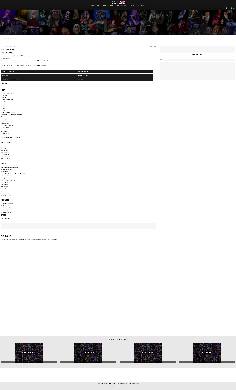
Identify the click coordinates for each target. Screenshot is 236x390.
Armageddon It (5, 123)
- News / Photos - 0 (10, 79)
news (92, 5)
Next (155, 46)
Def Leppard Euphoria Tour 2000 (11, 167)
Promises (5, 110)
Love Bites (5, 131)
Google (7, 178)
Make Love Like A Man (8, 99)
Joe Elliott (5, 203)
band (118, 5)
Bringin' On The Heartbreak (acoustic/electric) (12, 114)
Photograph (5, 119)
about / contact (141, 5)
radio (134, 5)
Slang (4, 108)
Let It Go (5, 95)
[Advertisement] (78, 226)
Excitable (4, 116)
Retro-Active (6, 150)
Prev (151, 46)
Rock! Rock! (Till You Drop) (8, 93)
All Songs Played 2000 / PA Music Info (12, 137)
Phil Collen (5, 205)
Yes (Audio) (10, 169)
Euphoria (5, 146)
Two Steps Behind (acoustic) (9, 112)
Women (4, 97)
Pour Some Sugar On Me (8, 125)
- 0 (6, 75)
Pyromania (6, 156)
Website (6, 171)
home (2, 38)
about (137, 383)
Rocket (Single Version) (8, 121)
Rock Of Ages (6, 127)
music (109, 383)
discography (106, 5)
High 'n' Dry (6, 158)
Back (3, 215)
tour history (98, 5)
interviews (123, 5)
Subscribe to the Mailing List (169, 60)
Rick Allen (5, 212)
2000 (10, 38)
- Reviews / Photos (8, 71)
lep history (112, 5)
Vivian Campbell (6, 207)
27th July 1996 (12, 180)
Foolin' (4, 101)
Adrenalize (6, 152)
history (114, 383)
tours (105, 383)
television (129, 5)
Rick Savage (5, 210)
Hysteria (4, 106)
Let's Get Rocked (6, 133)
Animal (4, 103)
